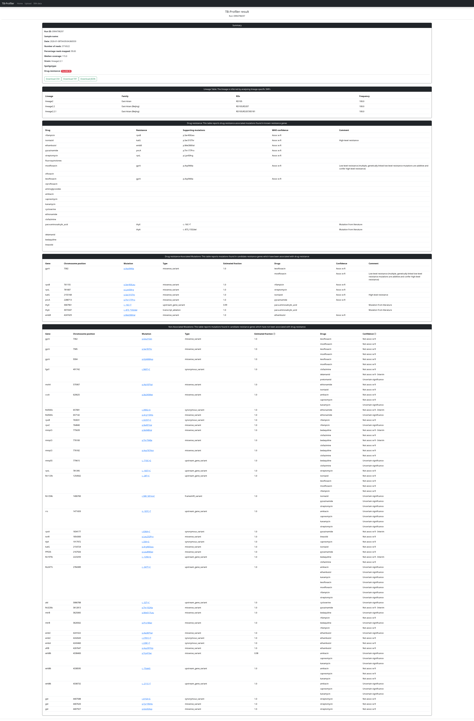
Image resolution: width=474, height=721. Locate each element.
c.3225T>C (146, 420)
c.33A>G (145, 541)
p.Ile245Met (147, 394)
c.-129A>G (146, 557)
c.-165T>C (146, 470)
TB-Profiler (8, 3)
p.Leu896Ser (147, 551)
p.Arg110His (147, 415)
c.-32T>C (146, 602)
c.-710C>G (146, 460)
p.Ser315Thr (129, 294)
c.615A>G (146, 699)
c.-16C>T (127, 305)
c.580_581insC (148, 496)
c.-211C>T (146, 683)
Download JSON (87, 79)
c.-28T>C (146, 475)
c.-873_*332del (130, 310)
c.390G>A (146, 410)
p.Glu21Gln (147, 339)
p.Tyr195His (147, 704)
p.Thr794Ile (147, 440)
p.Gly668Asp (147, 359)
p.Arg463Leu (148, 546)
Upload (28, 3)
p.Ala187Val (147, 384)
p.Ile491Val (147, 425)
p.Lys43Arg (129, 289)
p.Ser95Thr (147, 349)
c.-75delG (146, 668)
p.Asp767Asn (148, 450)
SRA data (37, 3)
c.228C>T (146, 643)
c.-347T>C (146, 567)
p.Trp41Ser (147, 653)
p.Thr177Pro (129, 299)
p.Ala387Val (147, 633)
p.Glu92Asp (147, 709)
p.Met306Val (129, 315)
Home (20, 3)
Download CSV (53, 79)
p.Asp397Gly (147, 648)
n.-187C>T (146, 511)
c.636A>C (146, 531)
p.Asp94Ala (129, 268)
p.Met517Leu (148, 612)
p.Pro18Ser (147, 622)
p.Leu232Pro (148, 536)
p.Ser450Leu (129, 284)
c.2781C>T (146, 638)
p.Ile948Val (147, 430)
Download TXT (70, 79)
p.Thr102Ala (147, 607)
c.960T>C (146, 369)
